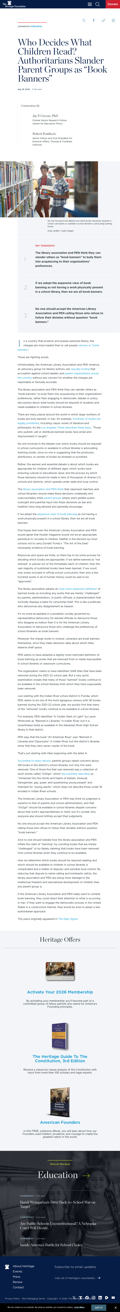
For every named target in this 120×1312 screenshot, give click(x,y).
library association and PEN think (43, 489)
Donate (113, 4)
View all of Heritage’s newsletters (75, 1278)
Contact (18, 1287)
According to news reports (34, 760)
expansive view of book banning (57, 514)
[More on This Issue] (86, 1174)
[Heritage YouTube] (113, 1298)
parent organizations (77, 373)
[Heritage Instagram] (93, 1298)
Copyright (52, 1298)
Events (17, 1271)
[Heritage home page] (7, 1267)
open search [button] (97, 4)
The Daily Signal (68, 918)
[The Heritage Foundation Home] (14, 4)
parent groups (52, 497)
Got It (98, 1307)
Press (16, 1276)
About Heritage (23, 1266)
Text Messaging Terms (33, 1298)
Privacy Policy (12, 1298)
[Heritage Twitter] (74, 1298)
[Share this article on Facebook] (93, 20)
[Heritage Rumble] (106, 1298)
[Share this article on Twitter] (83, 20)
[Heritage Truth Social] (80, 1298)
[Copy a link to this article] (103, 20)
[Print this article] (113, 20)
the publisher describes (75, 773)
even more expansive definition (78, 588)
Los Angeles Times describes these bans (66, 427)
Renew (17, 1282)
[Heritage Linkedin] (100, 1298)
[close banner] (116, 1308)
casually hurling (80, 369)
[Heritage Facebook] (87, 1298)
